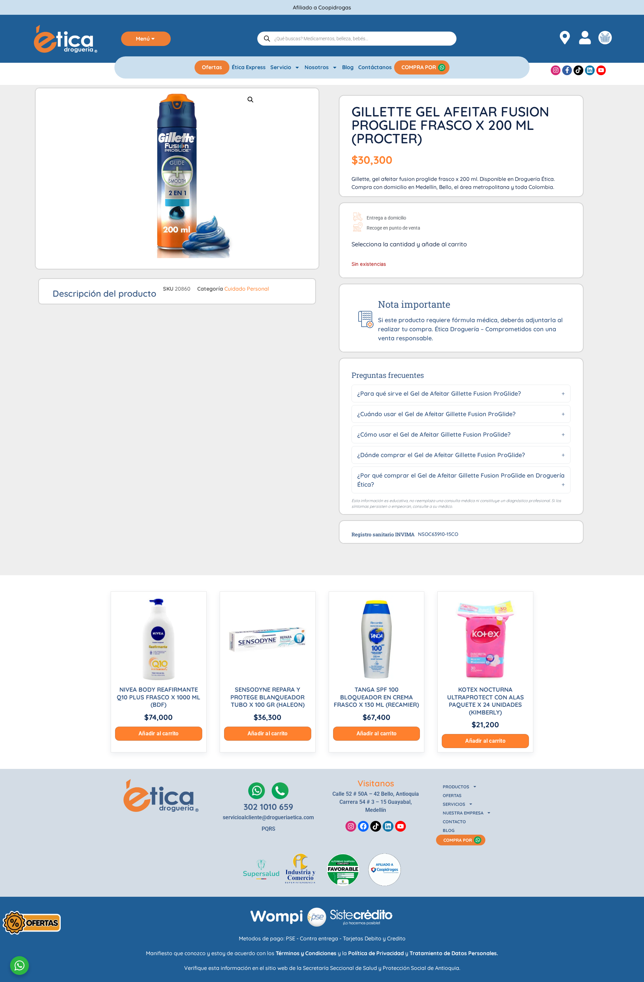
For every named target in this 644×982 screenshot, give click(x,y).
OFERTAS (452, 795)
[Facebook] (363, 826)
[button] (251, 100)
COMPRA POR (418, 67)
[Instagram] (555, 70)
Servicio (280, 67)
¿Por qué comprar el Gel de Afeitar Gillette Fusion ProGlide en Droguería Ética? (461, 480)
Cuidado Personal (246, 288)
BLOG (448, 830)
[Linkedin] (590, 70)
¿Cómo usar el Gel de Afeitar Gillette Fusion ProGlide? (434, 434)
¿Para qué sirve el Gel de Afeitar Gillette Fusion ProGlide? (439, 393)
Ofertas (212, 67)
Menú (143, 38)
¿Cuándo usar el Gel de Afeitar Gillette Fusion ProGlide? (436, 414)
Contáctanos (375, 67)
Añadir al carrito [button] (158, 733)
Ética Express (249, 67)
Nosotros (317, 67)
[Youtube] (601, 70)
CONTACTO (454, 821)
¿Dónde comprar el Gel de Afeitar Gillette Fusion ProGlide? (441, 455)
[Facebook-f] (567, 70)
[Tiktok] (578, 70)
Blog (348, 67)
